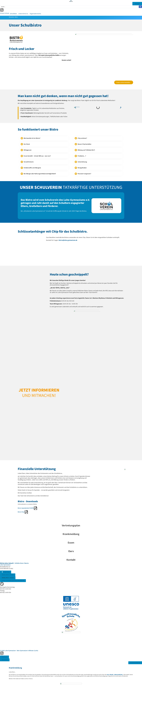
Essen (71, 543)
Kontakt (70, 560)
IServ (71, 551)
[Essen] (71, 539)
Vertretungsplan (71, 525)
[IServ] (71, 547)
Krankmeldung (71, 534)
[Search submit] (140, 6)
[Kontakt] (71, 556)
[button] (4, 13)
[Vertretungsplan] (71, 521)
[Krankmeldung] (71, 530)
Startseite (11, 17)
